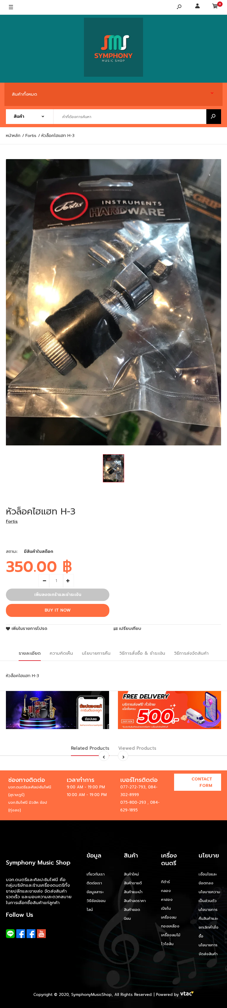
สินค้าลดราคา (135, 901)
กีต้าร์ (165, 882)
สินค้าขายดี (133, 883)
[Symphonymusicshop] (113, 49)
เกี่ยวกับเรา (96, 874)
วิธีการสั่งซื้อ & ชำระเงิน (142, 653)
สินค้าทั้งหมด (24, 94)
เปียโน (166, 908)
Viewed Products (137, 748)
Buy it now (58, 610)
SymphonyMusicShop (91, 994)
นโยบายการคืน (96, 653)
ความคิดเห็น (61, 653)
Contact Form (202, 782)
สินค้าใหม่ (131, 874)
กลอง (166, 890)
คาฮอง (167, 899)
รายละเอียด (30, 653)
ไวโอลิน (167, 944)
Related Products (90, 748)
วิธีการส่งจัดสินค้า (191, 653)
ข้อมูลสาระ (95, 892)
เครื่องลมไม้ (170, 935)
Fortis (12, 521)
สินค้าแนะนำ (133, 892)
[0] (215, 7)
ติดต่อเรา (94, 883)
